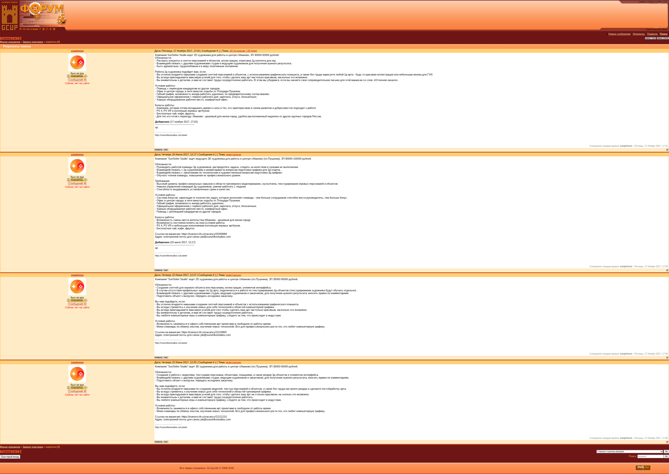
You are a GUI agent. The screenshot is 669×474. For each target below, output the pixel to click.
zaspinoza (77, 50)
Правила (652, 34)
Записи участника (33, 42)
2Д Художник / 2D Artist (243, 50)
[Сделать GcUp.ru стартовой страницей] (43, 29)
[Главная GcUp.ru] (10, 29)
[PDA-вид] (50, 29)
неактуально (233, 154)
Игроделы (639, 34)
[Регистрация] (30, 29)
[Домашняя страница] (165, 150)
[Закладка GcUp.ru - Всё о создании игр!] (47, 29)
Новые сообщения (619, 34)
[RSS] (54, 29)
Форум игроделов (10, 42)
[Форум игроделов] (20, 29)
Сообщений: (77, 79)
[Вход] (40, 29)
